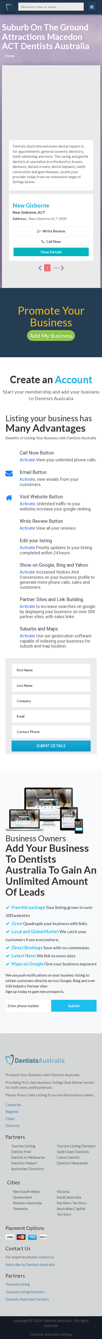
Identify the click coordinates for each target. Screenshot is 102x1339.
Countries (13, 1105)
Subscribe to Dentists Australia (30, 1264)
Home (10, 56)
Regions (12, 1111)
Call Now (53, 241)
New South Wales (26, 1191)
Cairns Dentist (68, 1157)
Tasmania (20, 1208)
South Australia (69, 1197)
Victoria (63, 1191)
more (56, 267)
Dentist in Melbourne (28, 1157)
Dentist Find (21, 1151)
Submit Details (51, 745)
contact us (46, 1257)
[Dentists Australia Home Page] (35, 1062)
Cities (10, 1119)
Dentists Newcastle (72, 1163)
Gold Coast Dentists (73, 1151)
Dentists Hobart (24, 1163)
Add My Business (51, 335)
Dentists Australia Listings (51, 1334)
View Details (51, 252)
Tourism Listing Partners (76, 1146)
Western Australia (27, 1203)
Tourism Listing (23, 1146)
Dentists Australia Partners (27, 1299)
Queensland (22, 1197)
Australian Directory (27, 1169)
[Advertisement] (51, 101)
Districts (12, 1125)
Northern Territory (72, 1203)
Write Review (53, 231)
